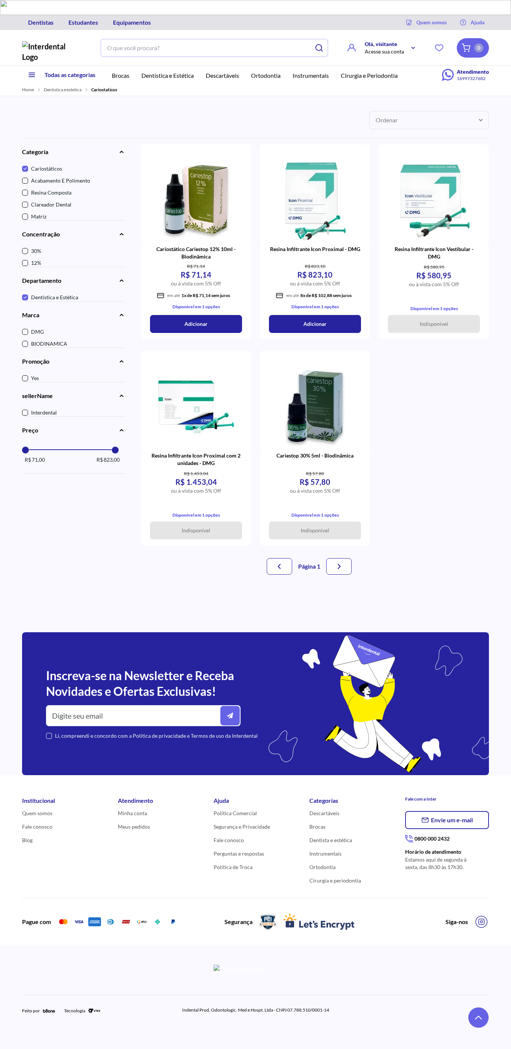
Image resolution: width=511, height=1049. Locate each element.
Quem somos (37, 813)
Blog (27, 840)
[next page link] (339, 566)
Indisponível (434, 324)
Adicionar (196, 324)
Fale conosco (37, 826)
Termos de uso (207, 736)
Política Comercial (235, 813)
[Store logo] (50, 51)
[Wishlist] (439, 48)
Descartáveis (324, 813)
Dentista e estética (330, 840)
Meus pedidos (134, 826)
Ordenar (387, 119)
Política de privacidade (159, 736)
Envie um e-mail (452, 819)
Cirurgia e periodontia (335, 880)
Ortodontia (322, 867)
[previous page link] (279, 566)
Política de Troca (233, 867)
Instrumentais (325, 853)
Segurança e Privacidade (242, 826)
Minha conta (132, 813)
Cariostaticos (104, 89)
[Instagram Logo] (481, 921)
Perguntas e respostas (239, 853)
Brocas (317, 826)
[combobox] (205, 48)
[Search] (319, 48)
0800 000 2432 (432, 838)
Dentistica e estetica (63, 89)
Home (28, 89)
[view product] (196, 199)
